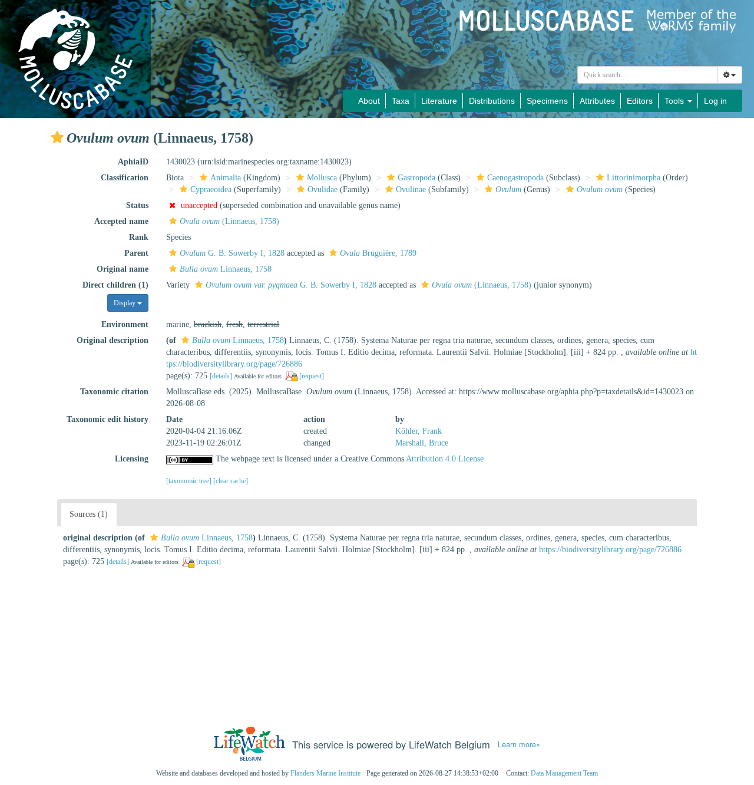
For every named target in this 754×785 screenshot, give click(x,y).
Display (125, 303)
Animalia (225, 177)
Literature (439, 100)
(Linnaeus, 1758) (229, 221)
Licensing (131, 458)
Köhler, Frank (418, 431)
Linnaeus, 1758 (226, 269)
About (369, 100)
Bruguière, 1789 (378, 253)
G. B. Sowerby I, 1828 (232, 253)
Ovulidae (322, 189)
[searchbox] (647, 75)
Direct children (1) (115, 285)
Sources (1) (89, 514)
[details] (221, 376)
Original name (122, 269)
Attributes (597, 100)
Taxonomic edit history (107, 419)
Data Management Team (564, 773)
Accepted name (121, 221)
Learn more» (519, 744)
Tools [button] (675, 100)
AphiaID (133, 161)
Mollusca (322, 177)
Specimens (547, 100)
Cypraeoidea (211, 189)
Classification (124, 177)
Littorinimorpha (633, 177)
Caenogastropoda (515, 177)
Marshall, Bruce (421, 442)
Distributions (492, 100)
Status (137, 205)
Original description (112, 340)
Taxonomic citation (114, 391)
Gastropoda (416, 177)
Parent (136, 253)
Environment (124, 324)
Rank (138, 237)
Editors (640, 100)
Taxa (400, 100)
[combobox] (647, 75)
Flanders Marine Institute (325, 773)
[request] (311, 376)
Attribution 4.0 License (445, 458)
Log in (715, 100)
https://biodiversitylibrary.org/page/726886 (610, 549)
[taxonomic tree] (189, 481)
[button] (57, 137)
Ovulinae (411, 189)
